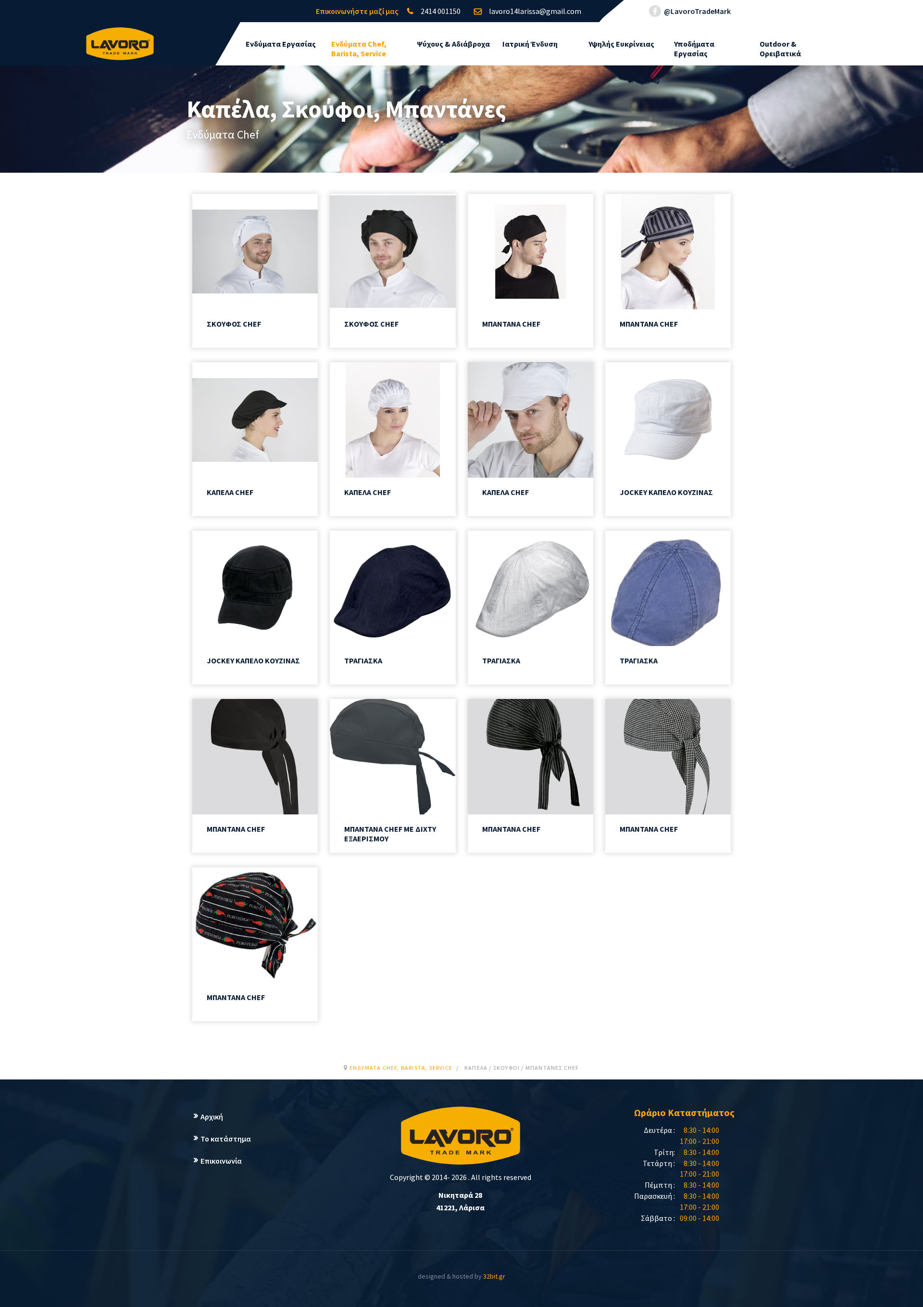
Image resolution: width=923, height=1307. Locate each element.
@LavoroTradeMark (696, 11)
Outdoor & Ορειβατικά (780, 48)
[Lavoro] (120, 39)
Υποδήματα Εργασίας (694, 48)
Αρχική (211, 1116)
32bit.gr (494, 1276)
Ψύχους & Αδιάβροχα (453, 44)
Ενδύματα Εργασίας (281, 44)
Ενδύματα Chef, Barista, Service (359, 48)
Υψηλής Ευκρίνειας (621, 44)
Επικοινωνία (221, 1161)
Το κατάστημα (225, 1138)
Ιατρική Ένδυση (530, 44)
